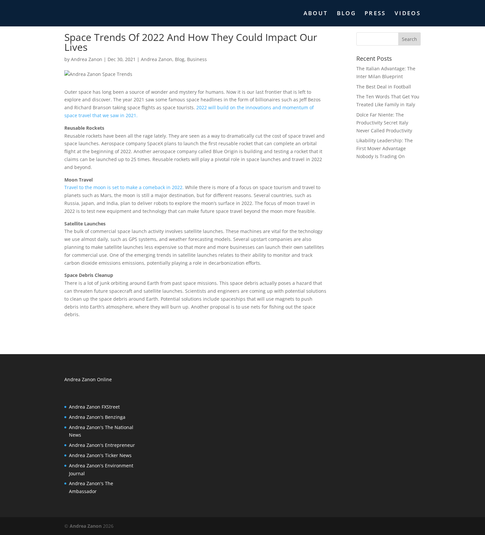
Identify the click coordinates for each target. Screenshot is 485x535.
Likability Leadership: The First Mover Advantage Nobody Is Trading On (384, 148)
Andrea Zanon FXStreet (94, 407)
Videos (408, 14)
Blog (346, 14)
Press (375, 14)
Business (197, 59)
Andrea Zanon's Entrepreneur (102, 445)
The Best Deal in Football (383, 87)
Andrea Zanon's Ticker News (100, 455)
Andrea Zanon (86, 59)
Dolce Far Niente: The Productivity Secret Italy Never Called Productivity (384, 123)
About (316, 14)
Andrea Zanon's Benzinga (97, 417)
